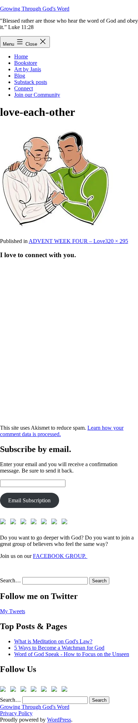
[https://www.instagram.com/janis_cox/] (66, 523)
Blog (19, 76)
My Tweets (12, 611)
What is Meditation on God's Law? (53, 641)
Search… (10, 580)
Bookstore (25, 63)
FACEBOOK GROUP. (60, 556)
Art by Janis (27, 69)
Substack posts (30, 82)
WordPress (59, 720)
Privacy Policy (16, 713)
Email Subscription (29, 500)
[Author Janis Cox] (4, 523)
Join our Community (37, 95)
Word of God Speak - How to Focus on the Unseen (71, 654)
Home (21, 56)
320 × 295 (116, 241)
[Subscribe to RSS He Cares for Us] (45, 523)
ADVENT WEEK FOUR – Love (67, 241)
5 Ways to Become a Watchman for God (59, 648)
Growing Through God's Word (34, 9)
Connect (23, 88)
